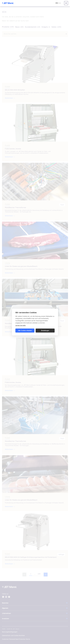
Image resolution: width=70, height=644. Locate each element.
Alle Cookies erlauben (25, 330)
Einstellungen (45, 330)
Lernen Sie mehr (20, 325)
